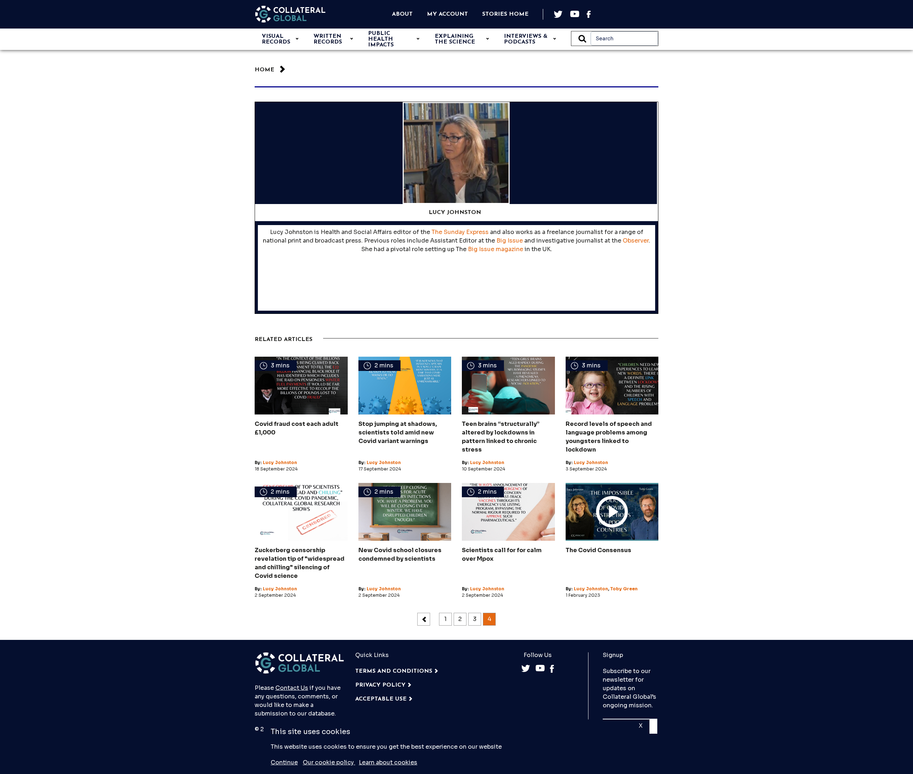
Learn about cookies (388, 762)
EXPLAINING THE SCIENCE (455, 39)
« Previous (423, 619)
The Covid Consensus (598, 550)
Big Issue (509, 240)
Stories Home (505, 14)
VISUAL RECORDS (276, 39)
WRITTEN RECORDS (327, 39)
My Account (447, 14)
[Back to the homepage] (290, 14)
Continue (284, 762)
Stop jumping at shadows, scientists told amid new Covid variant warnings (397, 432)
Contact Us (291, 688)
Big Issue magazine (495, 249)
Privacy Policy (380, 685)
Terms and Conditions (393, 671)
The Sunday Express (460, 232)
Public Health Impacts (381, 39)
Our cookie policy (329, 762)
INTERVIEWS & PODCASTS (525, 39)
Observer (636, 240)
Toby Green (624, 588)
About (402, 14)
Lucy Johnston (280, 462)
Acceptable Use (381, 699)
